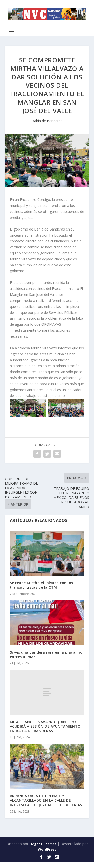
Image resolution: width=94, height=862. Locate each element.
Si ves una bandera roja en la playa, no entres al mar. (46, 654)
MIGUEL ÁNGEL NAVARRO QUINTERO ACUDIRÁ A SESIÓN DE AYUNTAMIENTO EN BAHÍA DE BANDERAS (45, 726)
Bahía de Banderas (47, 120)
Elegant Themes (42, 844)
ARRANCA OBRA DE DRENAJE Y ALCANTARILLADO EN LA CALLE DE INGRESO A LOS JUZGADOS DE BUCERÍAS (46, 800)
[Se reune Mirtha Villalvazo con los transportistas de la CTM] (47, 553)
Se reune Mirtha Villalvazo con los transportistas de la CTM (41, 585)
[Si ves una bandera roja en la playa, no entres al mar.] (47, 622)
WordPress (47, 849)
